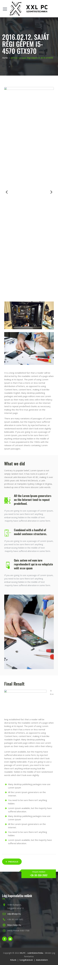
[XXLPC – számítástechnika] (29, 8)
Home (5, 57)
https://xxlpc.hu (14, 925)
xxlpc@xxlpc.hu (14, 913)
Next (49, 192)
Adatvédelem (42, 960)
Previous (8, 192)
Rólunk (13, 960)
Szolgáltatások (26, 960)
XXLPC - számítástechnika (32, 953)
